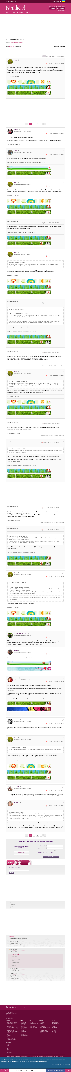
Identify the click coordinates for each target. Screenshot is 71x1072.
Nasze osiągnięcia (44, 1031)
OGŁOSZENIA (13, 949)
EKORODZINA (13, 951)
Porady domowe (24, 1035)
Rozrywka (14, 965)
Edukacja (9, 1035)
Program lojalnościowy (45, 1027)
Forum (7, 39)
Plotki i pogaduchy (15, 962)
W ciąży (53, 1024)
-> (44, 124)
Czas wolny (54, 1032)
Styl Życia (54, 1031)
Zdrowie (22, 39)
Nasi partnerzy (43, 1030)
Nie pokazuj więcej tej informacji (61, 1064)
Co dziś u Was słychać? (15, 939)
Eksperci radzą (24, 1024)
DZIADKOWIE (13, 973)
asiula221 (17, 787)
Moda (13, 960)
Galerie (8, 1048)
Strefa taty (23, 1032)
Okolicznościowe (33, 1027)
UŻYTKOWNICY (14, 976)
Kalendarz (9, 1036)
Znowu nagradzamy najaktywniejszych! (18, 944)
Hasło (39, 848)
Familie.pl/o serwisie (16, 959)
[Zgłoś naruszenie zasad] (47, 63)
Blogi (8, 1045)
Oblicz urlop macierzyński (12, 1027)
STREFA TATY (13, 975)
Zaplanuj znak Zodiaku (12, 1039)
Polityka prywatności (44, 1032)
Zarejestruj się (60, 8)
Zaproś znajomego (44, 1028)
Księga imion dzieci (11, 1030)
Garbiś (16, 650)
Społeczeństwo (33, 1024)
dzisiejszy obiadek (14, 943)
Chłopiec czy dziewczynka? (13, 1028)
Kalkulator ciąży (10, 1026)
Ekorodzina (23, 1023)
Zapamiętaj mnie (41, 852)
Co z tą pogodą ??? (14, 941)
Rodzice (22, 1030)
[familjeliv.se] (63, 1)
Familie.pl (11, 46)
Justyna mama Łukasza (20, 633)
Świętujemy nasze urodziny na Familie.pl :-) (19, 938)
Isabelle (16, 129)
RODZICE (12, 972)
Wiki (8, 1049)
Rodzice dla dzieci (11, 1038)
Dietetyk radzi (14, 956)
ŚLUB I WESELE (14, 968)
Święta (53, 1028)
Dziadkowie (23, 1031)
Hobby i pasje (33, 1026)
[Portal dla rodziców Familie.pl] (15, 10)
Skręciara (16, 802)
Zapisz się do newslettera (59, 10)
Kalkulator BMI (10, 1032)
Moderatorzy (43, 1026)
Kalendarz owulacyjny (12, 1022)
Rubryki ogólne (24, 1026)
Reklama (42, 1023)
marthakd (17, 720)
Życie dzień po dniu (34, 1023)
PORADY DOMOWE (14, 978)
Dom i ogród (14, 957)
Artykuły (9, 1046)
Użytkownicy (23, 1034)
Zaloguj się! (52, 8)
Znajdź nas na (56, 1)
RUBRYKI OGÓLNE (14, 39)
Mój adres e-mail (41, 845)
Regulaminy (42, 1024)
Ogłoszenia (23, 1022)
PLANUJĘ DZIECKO (14, 970)
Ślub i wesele (24, 1027)
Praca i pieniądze (15, 963)
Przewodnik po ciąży (11, 1023)
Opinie (31, 1022)
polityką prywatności (41, 1061)
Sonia (15, 150)
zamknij (68, 1070)
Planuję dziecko (24, 1028)
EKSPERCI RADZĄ (14, 952)
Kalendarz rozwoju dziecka (13, 1031)
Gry (8, 1034)
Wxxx (15, 60)
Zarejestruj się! (21, 852)
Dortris (16, 678)
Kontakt (42, 1022)
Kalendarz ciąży (10, 1024)
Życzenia (9, 1050)
